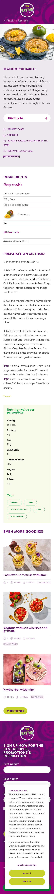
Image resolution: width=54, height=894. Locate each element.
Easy (38, 509)
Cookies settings (27, 865)
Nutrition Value (26, 151)
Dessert (11, 129)
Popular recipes (19, 509)
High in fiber (17, 516)
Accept (27, 873)
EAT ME (27, 10)
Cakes (21, 129)
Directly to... (16, 118)
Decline (27, 881)
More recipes (15, 710)
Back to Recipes (17, 20)
